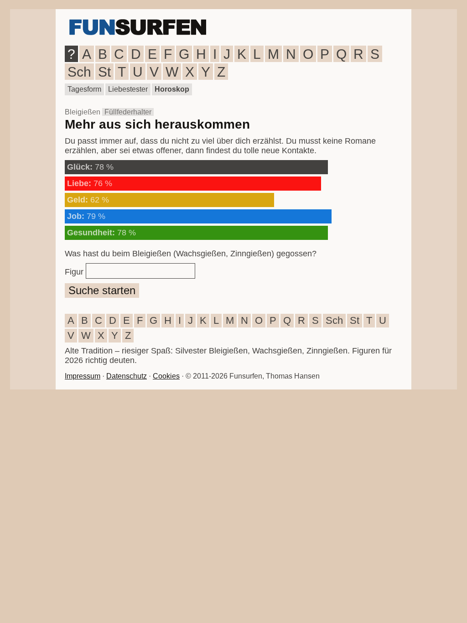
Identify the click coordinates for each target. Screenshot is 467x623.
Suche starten (101, 290)
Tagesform (84, 89)
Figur (74, 271)
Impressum (82, 376)
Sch (79, 71)
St (104, 71)
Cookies (166, 376)
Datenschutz (126, 376)
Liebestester (128, 89)
